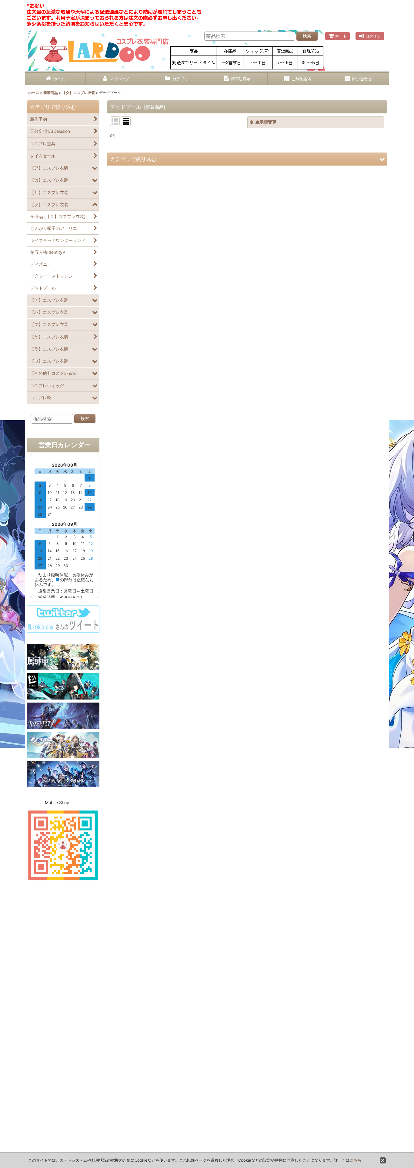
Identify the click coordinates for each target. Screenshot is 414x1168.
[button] (247, 159)
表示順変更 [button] (265, 122)
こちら (356, 1160)
